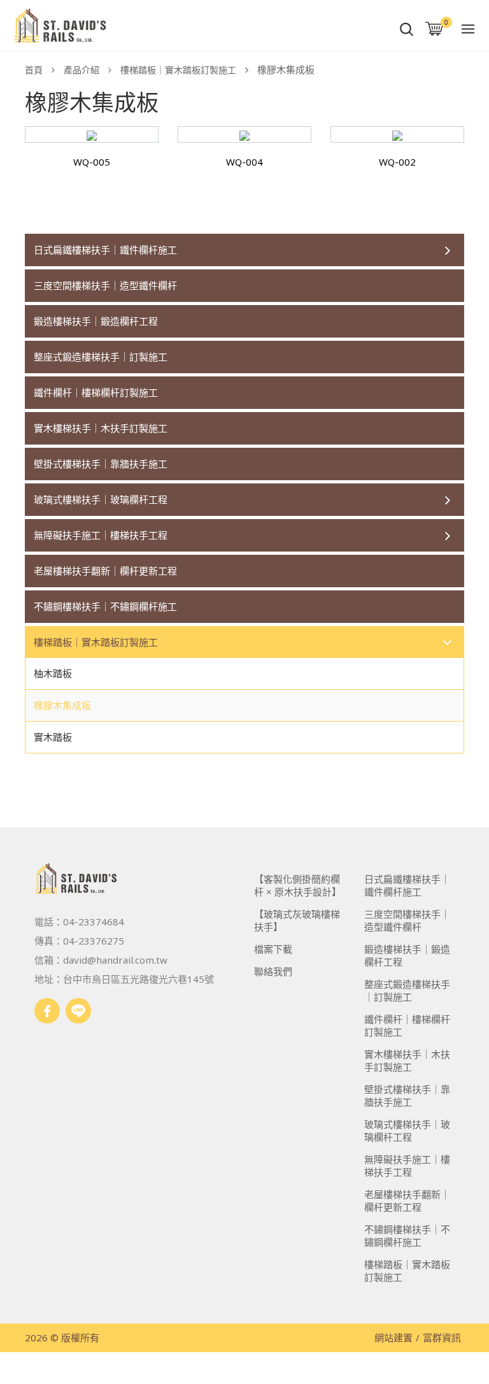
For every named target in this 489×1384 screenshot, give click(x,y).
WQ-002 (397, 161)
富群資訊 (442, 1337)
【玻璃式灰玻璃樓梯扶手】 (297, 920)
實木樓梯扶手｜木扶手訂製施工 (100, 428)
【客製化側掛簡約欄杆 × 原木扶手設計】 (297, 885)
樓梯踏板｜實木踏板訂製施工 (178, 70)
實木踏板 (53, 737)
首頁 (34, 70)
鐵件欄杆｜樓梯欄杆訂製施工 (96, 392)
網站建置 (393, 1337)
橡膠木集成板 (62, 705)
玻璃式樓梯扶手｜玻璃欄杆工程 (100, 499)
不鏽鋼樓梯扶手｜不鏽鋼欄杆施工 (105, 606)
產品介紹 (81, 70)
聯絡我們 (273, 971)
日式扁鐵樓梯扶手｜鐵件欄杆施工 (105, 249)
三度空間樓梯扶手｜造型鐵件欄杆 (105, 285)
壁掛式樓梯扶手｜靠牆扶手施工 (100, 463)
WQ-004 (244, 161)
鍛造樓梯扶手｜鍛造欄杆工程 (96, 321)
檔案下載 (273, 949)
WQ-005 (91, 161)
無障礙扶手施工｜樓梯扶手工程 (100, 535)
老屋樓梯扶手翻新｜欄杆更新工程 (105, 570)
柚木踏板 (53, 673)
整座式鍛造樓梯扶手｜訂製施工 (100, 356)
